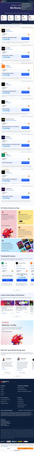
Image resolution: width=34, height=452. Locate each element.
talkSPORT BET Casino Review (11, 120)
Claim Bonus (24, 38)
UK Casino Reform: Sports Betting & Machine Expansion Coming (22, 307)
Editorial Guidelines (21, 387)
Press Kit (2, 391)
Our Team (2, 389)
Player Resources (4, 401)
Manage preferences (17, 450)
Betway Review (8, 102)
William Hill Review (9, 138)
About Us (2, 387)
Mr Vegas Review (9, 172)
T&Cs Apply (14, 183)
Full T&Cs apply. (27, 42)
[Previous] (14, 290)
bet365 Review (8, 155)
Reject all (8, 448)
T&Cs (32, 285)
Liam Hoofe (18, 312)
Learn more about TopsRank (7, 331)
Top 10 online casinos (21, 223)
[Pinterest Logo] (15, 382)
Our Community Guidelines (22, 389)
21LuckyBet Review (9, 49)
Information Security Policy (22, 405)
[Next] (20, 290)
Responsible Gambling (4, 403)
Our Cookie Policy (21, 401)
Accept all (25, 448)
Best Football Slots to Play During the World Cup (7, 307)
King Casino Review (9, 31)
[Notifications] (31, 1)
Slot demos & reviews (5, 250)
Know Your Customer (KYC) (5, 399)
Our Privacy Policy (21, 403)
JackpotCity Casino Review (20, 268)
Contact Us (3, 393)
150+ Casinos (13, 23)
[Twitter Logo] (11, 382)
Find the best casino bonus (6, 225)
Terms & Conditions (21, 406)
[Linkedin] (5, 372)
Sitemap (2, 394)
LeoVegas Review (9, 67)
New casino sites (21, 236)
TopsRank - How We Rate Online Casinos (25, 391)
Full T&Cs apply (28, 149)
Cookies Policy (5, 446)
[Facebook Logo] (13, 382)
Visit (7, 280)
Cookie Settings (20, 399)
